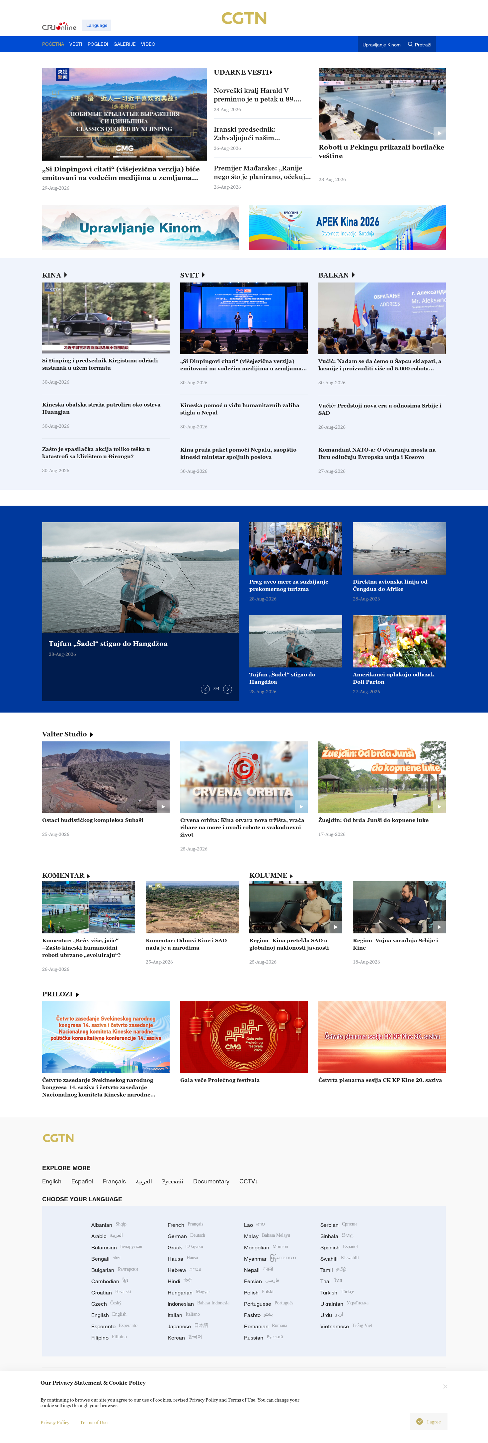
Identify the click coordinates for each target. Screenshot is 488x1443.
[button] (72, 156)
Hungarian (189, 1292)
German (186, 1236)
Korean (185, 1337)
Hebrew (184, 1270)
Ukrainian (344, 1303)
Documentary (211, 1181)
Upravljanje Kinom (382, 44)
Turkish (337, 1292)
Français (114, 1181)
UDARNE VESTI (241, 72)
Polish (259, 1292)
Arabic (107, 1236)
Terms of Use (94, 1422)
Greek (185, 1247)
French (185, 1225)
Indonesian (198, 1303)
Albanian (108, 1225)
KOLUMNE (268, 875)
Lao (254, 1225)
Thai (331, 1281)
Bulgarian (114, 1270)
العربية (144, 1181)
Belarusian (116, 1247)
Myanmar (270, 1258)
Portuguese (268, 1303)
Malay (267, 1236)
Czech (106, 1303)
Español (82, 1181)
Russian (263, 1337)
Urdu (331, 1315)
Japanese (188, 1326)
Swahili (339, 1258)
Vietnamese (346, 1326)
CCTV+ (249, 1181)
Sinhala (337, 1236)
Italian (184, 1315)
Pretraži (423, 44)
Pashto (258, 1315)
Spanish (339, 1247)
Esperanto (114, 1326)
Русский (172, 1181)
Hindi (180, 1281)
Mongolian (266, 1247)
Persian (261, 1281)
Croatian (111, 1292)
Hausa (183, 1258)
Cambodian (109, 1281)
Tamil (333, 1270)
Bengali (106, 1258)
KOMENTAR (63, 875)
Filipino (109, 1337)
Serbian (338, 1225)
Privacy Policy (55, 1422)
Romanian (265, 1326)
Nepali (258, 1270)
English (51, 1181)
